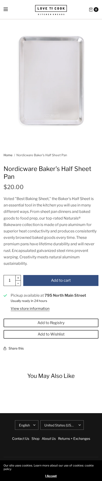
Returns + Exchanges (74, 438)
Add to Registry (51, 323)
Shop (35, 438)
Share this (16, 348)
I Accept (51, 476)
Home (8, 155)
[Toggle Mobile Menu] (9, 9)
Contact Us (20, 438)
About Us (49, 438)
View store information (30, 308)
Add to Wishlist (51, 334)
